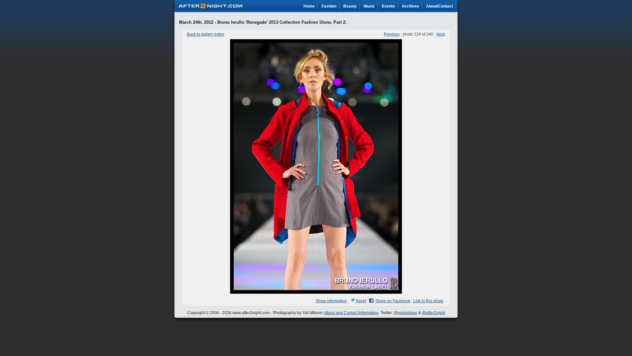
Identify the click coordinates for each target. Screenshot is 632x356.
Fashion (329, 6)
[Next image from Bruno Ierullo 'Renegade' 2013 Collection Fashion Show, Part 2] (316, 292)
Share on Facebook (392, 301)
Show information (331, 301)
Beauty (350, 6)
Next (440, 34)
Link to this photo (428, 301)
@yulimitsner (405, 313)
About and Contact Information (351, 313)
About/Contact (439, 6)
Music (369, 6)
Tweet (361, 301)
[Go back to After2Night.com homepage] (210, 5)
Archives (410, 6)
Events (388, 6)
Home (309, 6)
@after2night (433, 313)
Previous (392, 34)
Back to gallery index (205, 34)
